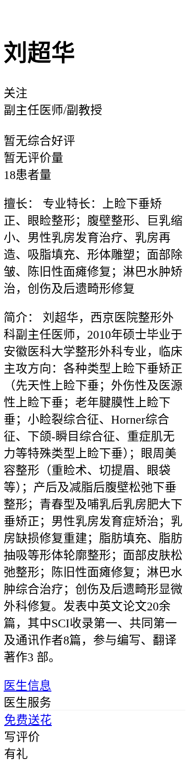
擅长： (21, 204)
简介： (21, 317)
